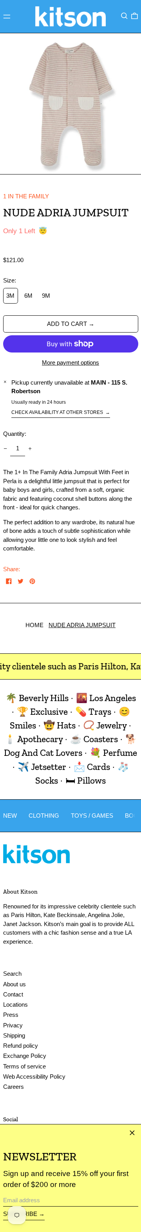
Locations (15, 1004)
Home (34, 625)
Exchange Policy (24, 1055)
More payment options (70, 362)
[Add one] (30, 449)
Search (12, 973)
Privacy (13, 1025)
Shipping (14, 1035)
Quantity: (14, 433)
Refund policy (20, 1045)
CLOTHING (44, 815)
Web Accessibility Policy (34, 1076)
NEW (10, 815)
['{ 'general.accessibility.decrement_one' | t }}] (5, 449)
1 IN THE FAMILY (26, 196)
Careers (13, 1086)
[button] (124, 15)
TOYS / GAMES (92, 815)
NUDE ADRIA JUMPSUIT (82, 625)
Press (10, 1014)
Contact (13, 994)
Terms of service (24, 1066)
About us (14, 984)
